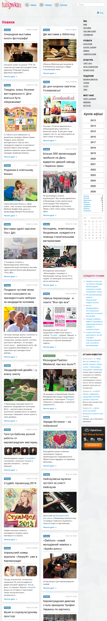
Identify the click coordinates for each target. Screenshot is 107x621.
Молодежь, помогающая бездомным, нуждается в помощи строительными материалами (59, 234)
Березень (88, 200)
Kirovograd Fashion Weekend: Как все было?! (59, 362)
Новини (48, 4)
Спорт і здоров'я (89, 99)
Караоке (86, 51)
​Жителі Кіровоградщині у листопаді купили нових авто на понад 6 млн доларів (94, 310)
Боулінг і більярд (89, 47)
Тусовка (53, 335)
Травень (87, 204)
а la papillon (30, 458)
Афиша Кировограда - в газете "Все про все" (58, 300)
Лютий (86, 198)
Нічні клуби (87, 44)
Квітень (87, 202)
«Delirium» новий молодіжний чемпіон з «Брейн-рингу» (57, 544)
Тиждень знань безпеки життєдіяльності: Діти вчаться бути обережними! (19, 95)
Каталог (63, 4)
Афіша (33, 4)
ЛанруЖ (31, 587)
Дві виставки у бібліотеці (59, 34)
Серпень (87, 211)
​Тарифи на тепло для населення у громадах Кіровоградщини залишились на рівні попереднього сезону (94, 286)
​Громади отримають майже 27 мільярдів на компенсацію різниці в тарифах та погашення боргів (94, 324)
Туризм (86, 83)
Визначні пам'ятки (90, 79)
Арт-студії (87, 106)
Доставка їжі (88, 35)
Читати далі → (10, 76)
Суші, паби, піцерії (89, 31)
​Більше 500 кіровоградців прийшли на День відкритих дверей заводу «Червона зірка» (59, 159)
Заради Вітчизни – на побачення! (57, 423)
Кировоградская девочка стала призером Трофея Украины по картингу (59, 605)
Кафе (85, 25)
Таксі (85, 90)
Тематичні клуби (89, 54)
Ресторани (87, 28)
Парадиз (70, 399)
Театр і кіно (87, 63)
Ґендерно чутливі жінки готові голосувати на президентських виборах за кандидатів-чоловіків (20, 295)
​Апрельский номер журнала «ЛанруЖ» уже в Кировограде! (20, 556)
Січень (86, 196)
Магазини (87, 102)
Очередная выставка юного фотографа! (17, 36)
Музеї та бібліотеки (90, 67)
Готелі (85, 86)
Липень (87, 208)
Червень (87, 206)
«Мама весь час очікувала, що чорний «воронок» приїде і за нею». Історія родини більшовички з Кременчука (92, 364)
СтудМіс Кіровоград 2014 (20, 483)
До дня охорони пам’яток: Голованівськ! (59, 88)
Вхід (101, 12)
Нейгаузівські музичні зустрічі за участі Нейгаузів (57, 483)
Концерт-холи (88, 70)
